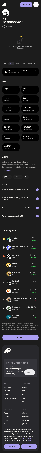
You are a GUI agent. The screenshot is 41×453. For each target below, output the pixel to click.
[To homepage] (7, 350)
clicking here (27, 438)
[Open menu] (36, 4)
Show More (7, 171)
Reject (12, 446)
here (29, 440)
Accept (29, 446)
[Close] (35, 429)
